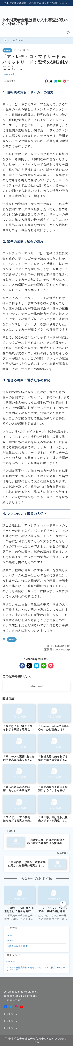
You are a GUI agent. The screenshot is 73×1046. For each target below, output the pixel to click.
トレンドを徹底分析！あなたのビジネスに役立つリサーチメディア (35, 969)
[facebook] (46, 81)
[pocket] (64, 81)
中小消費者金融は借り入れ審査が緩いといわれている (35, 22)
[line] (60, 81)
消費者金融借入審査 (17, 946)
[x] (51, 81)
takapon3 (9, 74)
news (7, 50)
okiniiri (10, 940)
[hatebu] (55, 81)
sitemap (10, 961)
